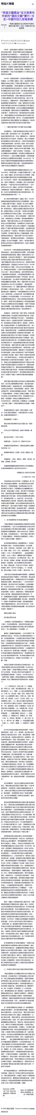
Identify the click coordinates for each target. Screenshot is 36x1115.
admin (27, 41)
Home (4, 25)
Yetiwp (31, 1109)
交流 (26, 553)
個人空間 (13, 1039)
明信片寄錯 (7, 4)
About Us (4, 1112)
